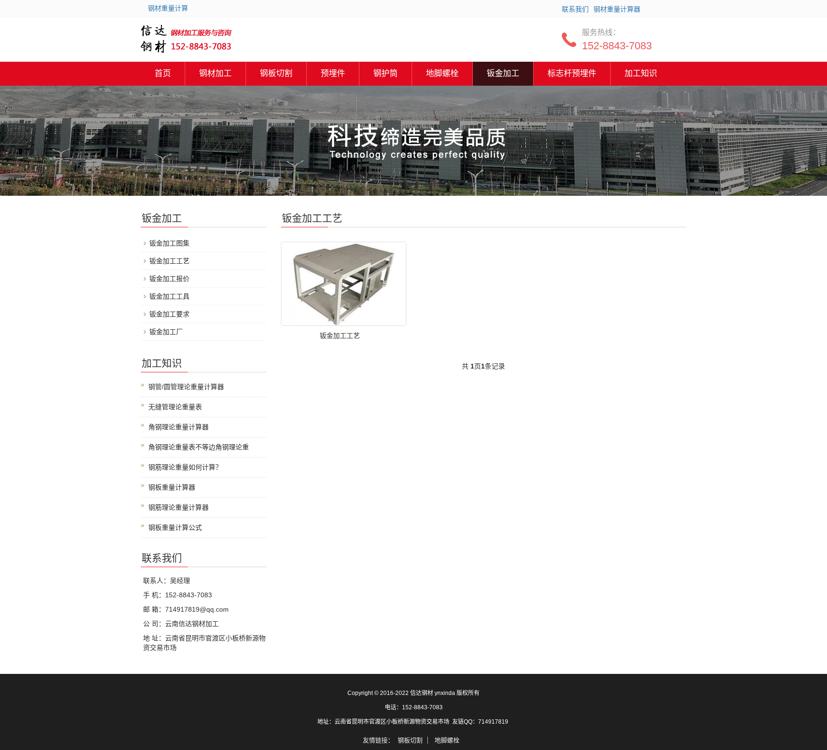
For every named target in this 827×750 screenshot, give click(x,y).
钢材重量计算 (168, 8)
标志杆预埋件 (572, 73)
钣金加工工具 (169, 296)
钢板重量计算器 (171, 487)
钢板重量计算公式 (175, 527)
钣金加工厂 (166, 332)
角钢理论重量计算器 (178, 427)
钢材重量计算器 (616, 9)
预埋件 (333, 73)
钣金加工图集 (169, 243)
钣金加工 (503, 73)
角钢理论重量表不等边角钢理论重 (198, 447)
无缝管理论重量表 (175, 407)
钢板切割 (276, 73)
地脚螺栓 (442, 73)
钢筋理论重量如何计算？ (185, 467)
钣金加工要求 (169, 314)
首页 (163, 73)
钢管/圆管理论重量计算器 (186, 387)
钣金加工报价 (169, 278)
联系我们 (575, 9)
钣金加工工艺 (340, 335)
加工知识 (641, 73)
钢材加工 (215, 73)
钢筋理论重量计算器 (178, 507)
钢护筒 (385, 73)
